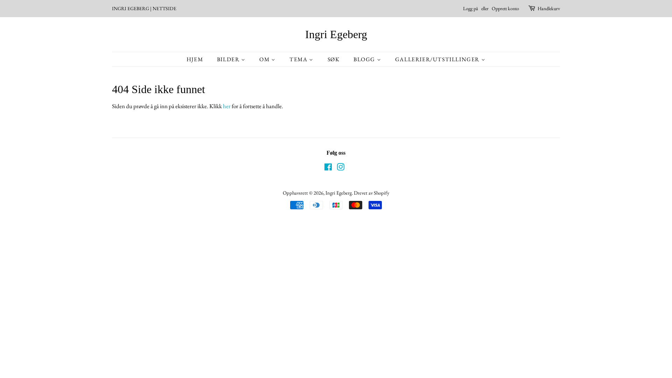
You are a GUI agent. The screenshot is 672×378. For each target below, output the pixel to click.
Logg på (470, 8)
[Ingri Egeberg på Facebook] (328, 168)
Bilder (229, 59)
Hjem (195, 59)
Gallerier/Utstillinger (438, 59)
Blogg (365, 59)
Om (265, 59)
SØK (334, 59)
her (227, 106)
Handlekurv (549, 8)
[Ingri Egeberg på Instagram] (340, 168)
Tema (299, 59)
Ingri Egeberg (336, 34)
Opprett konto (505, 8)
